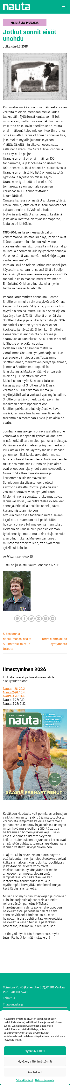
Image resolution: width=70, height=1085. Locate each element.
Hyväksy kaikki (35, 1051)
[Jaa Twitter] (31, 618)
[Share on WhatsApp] (17, 618)
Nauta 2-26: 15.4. (14, 692)
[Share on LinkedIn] (52, 618)
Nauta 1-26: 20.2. (14, 688)
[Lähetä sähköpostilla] (38, 618)
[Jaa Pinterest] (45, 618)
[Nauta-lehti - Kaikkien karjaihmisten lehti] (16, 6)
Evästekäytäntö (24, 1080)
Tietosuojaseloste (44, 1080)
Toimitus (9, 998)
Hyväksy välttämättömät (35, 1061)
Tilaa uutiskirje (13, 1004)
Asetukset (35, 1072)
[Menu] (63, 7)
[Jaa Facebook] (24, 618)
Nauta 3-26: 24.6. (14, 696)
